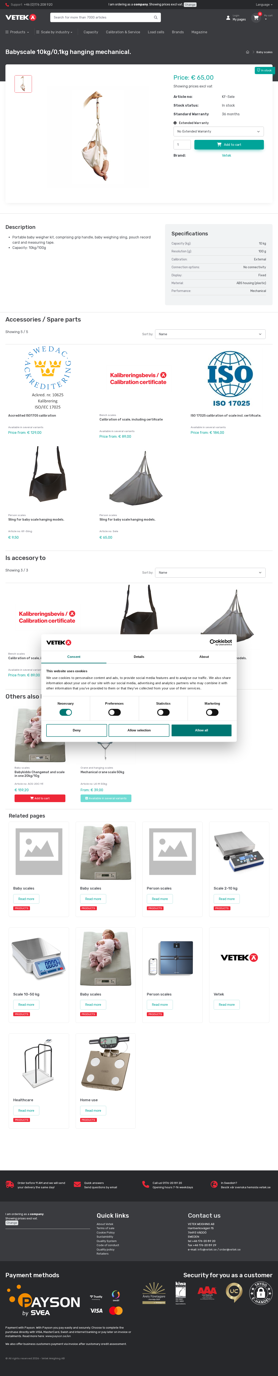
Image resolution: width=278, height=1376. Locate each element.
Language (263, 5)
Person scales (17, 515)
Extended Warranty (193, 123)
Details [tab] (139, 657)
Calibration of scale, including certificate (131, 419)
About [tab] (204, 657)
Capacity (91, 32)
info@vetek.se (207, 1249)
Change (190, 4)
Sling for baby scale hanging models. (36, 519)
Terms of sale (105, 1228)
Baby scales (264, 52)
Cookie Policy (106, 1232)
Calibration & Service (123, 32)
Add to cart (232, 145)
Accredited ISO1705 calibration (32, 415)
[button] (261, 1293)
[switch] (114, 712)
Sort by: (147, 334)
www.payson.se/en (58, 1336)
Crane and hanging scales (97, 767)
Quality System (107, 1241)
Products (18, 32)
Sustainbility (105, 1236)
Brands (178, 32)
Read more (26, 899)
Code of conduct (108, 1245)
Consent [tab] (73, 657)
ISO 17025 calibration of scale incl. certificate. (226, 415)
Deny (77, 730)
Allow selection (139, 730)
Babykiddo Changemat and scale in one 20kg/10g (40, 774)
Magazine (199, 32)
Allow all (201, 730)
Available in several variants (108, 798)
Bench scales (107, 415)
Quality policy (105, 1249)
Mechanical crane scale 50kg (102, 772)
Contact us (204, 1215)
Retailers (103, 1253)
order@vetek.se (230, 1249)
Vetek (226, 155)
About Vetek (105, 1224)
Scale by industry (55, 32)
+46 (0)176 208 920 (38, 5)
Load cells (156, 32)
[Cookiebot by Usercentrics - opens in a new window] (213, 642)
